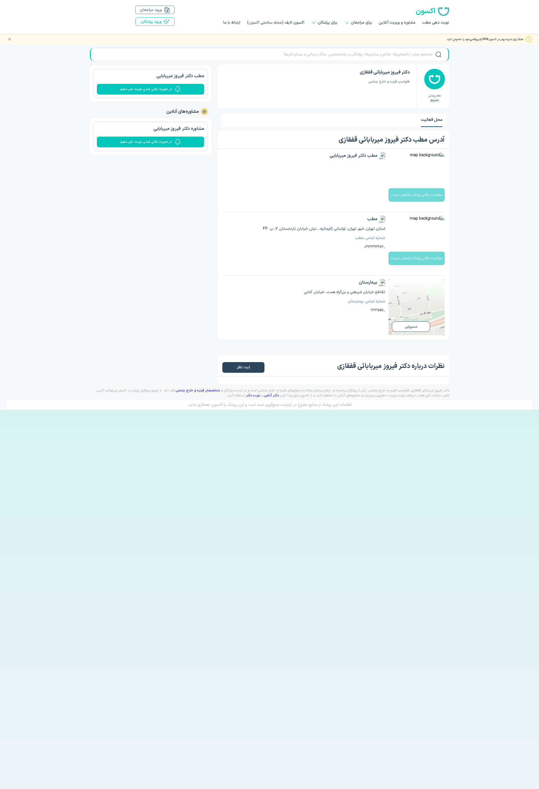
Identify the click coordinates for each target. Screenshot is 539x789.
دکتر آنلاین (271, 395)
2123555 (377, 310)
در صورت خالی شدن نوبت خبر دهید (146, 89)
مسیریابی (411, 326)
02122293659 (373, 246)
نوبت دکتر (253, 395)
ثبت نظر (243, 367)
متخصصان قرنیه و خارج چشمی (198, 390)
